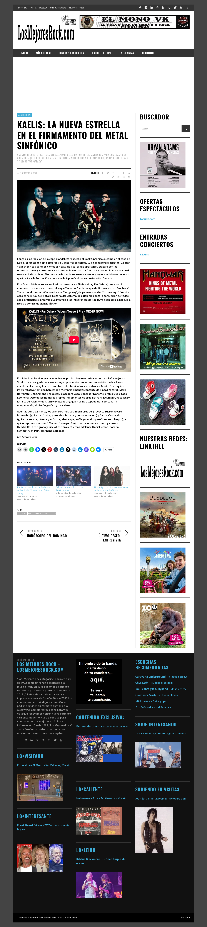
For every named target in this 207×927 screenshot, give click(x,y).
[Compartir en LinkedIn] (129, 173)
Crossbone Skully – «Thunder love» (156, 695)
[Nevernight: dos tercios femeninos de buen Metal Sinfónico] (112, 476)
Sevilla (53, 513)
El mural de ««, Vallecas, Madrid (43, 765)
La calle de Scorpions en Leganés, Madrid (161, 733)
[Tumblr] (169, 8)
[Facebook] (140, 8)
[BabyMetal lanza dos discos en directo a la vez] (73, 476)
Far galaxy (22, 513)
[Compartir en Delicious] (113, 177)
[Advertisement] (103, 85)
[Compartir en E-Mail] (129, 177)
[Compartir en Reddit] (118, 177)
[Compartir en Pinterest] (118, 173)
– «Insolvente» (161, 689)
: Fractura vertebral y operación (160, 798)
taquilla (144, 254)
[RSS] (163, 8)
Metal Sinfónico (41, 513)
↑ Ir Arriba (184, 917)
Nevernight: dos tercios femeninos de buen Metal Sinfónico (111, 489)
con (90, 859)
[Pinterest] (157, 8)
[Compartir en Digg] (123, 177)
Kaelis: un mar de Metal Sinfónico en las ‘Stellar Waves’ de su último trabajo (33, 490)
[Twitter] (175, 8)
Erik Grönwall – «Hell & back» (153, 707)
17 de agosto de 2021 (28, 172)
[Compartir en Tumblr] (123, 173)
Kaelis (30, 513)
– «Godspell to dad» (154, 682)
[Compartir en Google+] (113, 173)
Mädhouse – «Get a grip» (150, 701)
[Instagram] (146, 8)
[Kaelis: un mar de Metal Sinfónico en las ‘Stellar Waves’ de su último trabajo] (35, 476)
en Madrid (101, 798)
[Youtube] (181, 8)
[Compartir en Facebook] (102, 173)
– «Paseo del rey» (161, 676)
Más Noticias (24, 114)
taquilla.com (147, 219)
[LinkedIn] (151, 8)
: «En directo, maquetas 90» (102, 726)
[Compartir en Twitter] (108, 173)
